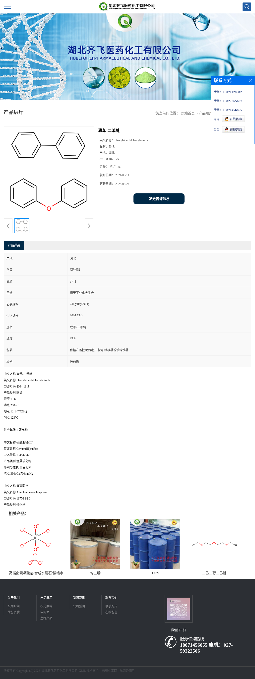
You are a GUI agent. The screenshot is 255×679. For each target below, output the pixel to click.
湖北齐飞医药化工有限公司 (59, 671)
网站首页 (188, 113)
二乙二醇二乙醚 (214, 573)
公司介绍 (14, 606)
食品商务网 (126, 671)
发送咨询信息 (159, 199)
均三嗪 (95, 573)
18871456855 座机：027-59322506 (206, 648)
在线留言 (111, 612)
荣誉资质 (14, 612)
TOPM (155, 573)
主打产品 (46, 618)
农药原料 (46, 606)
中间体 (44, 612)
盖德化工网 (109, 671)
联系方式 (111, 606)
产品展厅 (206, 113)
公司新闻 (79, 606)
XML (82, 671)
